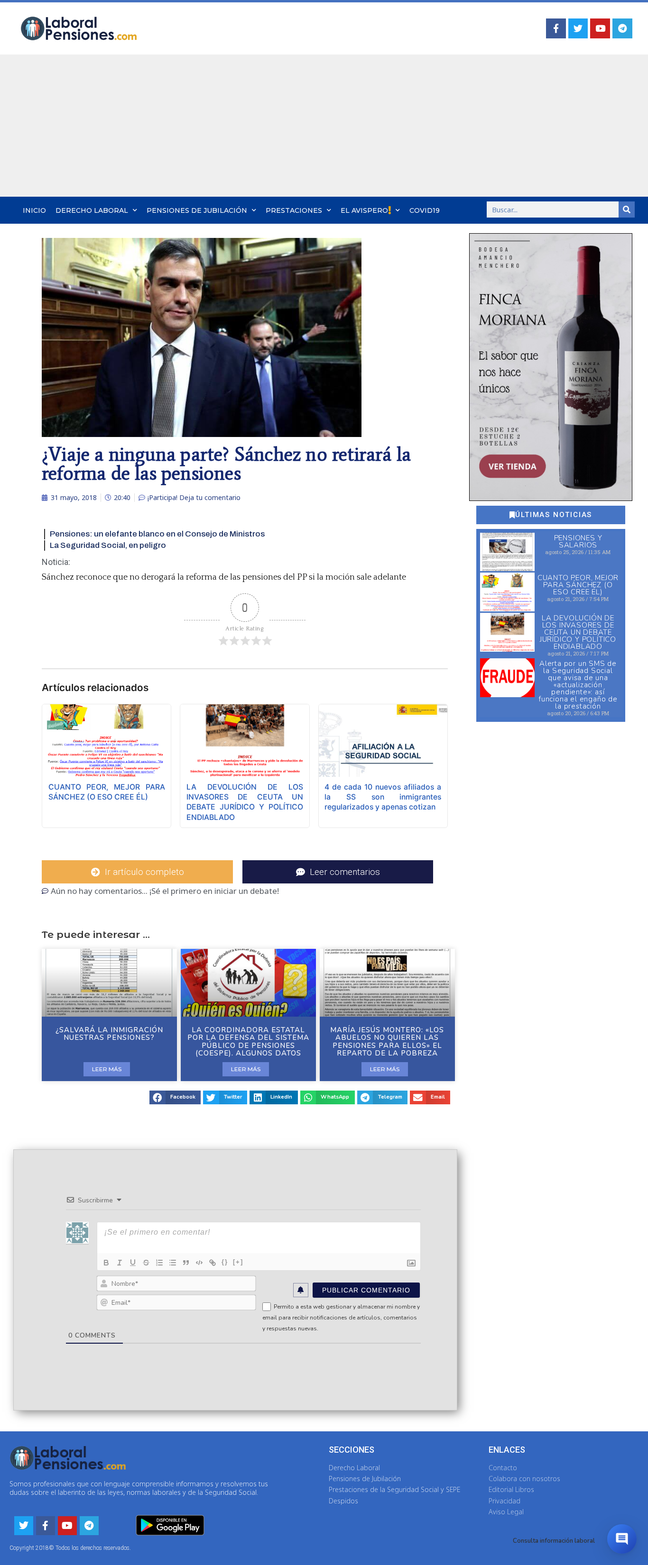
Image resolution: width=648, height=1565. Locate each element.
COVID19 (424, 210)
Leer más (106, 1069)
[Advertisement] (324, 125)
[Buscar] (627, 209)
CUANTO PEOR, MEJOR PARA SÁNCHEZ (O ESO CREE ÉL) (578, 585)
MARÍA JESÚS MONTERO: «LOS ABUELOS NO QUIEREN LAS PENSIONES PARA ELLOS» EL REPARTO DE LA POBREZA (387, 1041)
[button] (175, 1097)
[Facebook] (556, 28)
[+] (238, 1261)
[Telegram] (622, 28)
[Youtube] (600, 28)
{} (225, 1261)
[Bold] (106, 1262)
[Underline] (132, 1262)
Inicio (34, 210)
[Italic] (119, 1262)
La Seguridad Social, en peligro (108, 545)
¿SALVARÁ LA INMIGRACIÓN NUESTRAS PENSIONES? (109, 1034)
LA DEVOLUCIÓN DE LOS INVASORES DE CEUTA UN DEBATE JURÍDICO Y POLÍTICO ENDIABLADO (578, 632)
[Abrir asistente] (622, 1539)
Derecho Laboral (92, 210)
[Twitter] (578, 28)
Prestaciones (294, 210)
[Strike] (146, 1262)
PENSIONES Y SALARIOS (578, 541)
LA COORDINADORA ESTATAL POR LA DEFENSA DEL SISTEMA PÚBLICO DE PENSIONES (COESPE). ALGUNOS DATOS (248, 1041)
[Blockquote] (186, 1262)
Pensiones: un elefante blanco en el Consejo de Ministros (157, 533)
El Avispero (364, 210)
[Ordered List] (159, 1262)
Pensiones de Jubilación (197, 210)
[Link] (212, 1262)
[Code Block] (199, 1262)
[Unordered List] (172, 1262)
